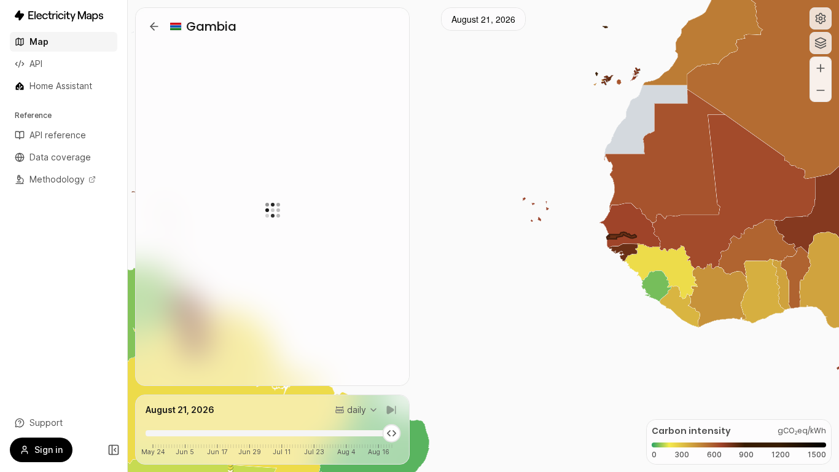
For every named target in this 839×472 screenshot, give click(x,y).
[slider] (391, 433)
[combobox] (356, 410)
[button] (821, 18)
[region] (483, 236)
